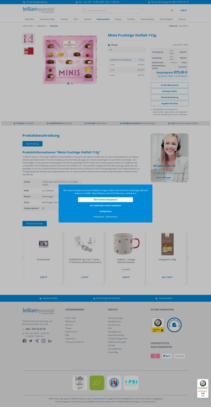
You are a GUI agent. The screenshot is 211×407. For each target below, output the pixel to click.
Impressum (99, 216)
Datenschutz (111, 216)
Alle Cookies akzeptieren (105, 199)
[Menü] (207, 380)
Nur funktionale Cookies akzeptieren (105, 205)
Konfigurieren (105, 211)
